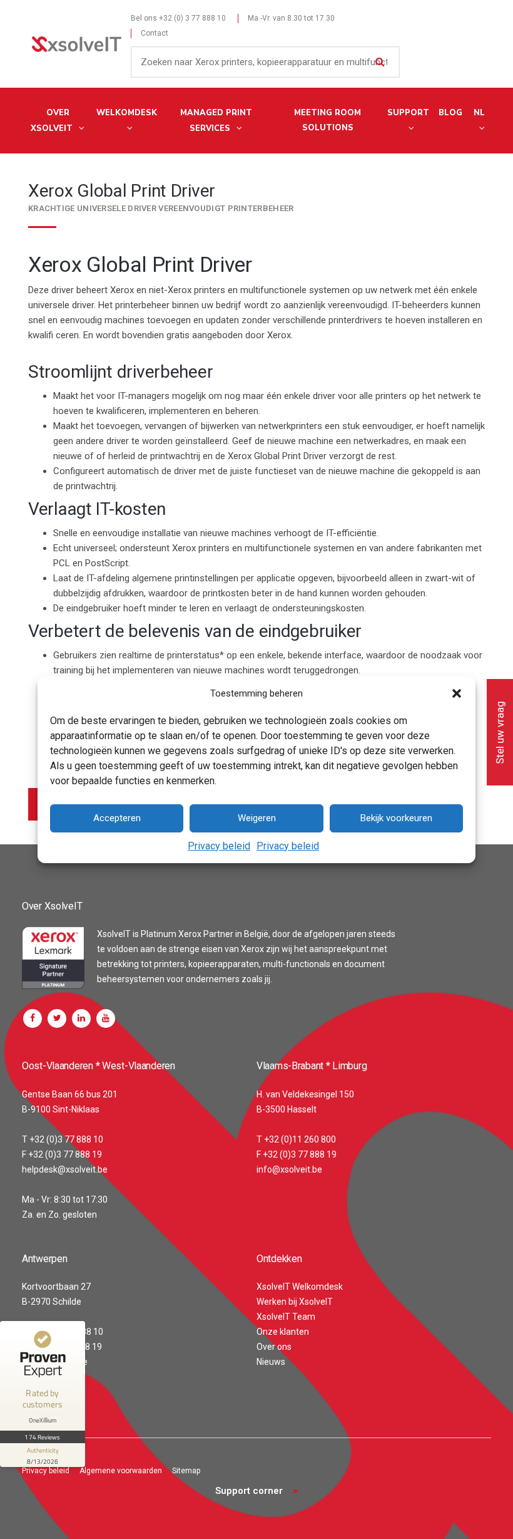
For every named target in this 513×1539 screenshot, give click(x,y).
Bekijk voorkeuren (396, 818)
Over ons (274, 1347)
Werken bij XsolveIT (294, 1302)
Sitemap (186, 1470)
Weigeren (257, 818)
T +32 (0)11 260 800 (296, 1139)
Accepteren (117, 818)
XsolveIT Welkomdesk (299, 1287)
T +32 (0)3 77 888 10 (62, 1139)
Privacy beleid (219, 846)
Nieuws (270, 1362)
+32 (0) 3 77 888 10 (192, 18)
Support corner (249, 1490)
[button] (456, 693)
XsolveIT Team (285, 1317)
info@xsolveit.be (289, 1169)
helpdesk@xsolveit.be (65, 1169)
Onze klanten (282, 1332)
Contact (154, 33)
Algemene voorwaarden (120, 1470)
